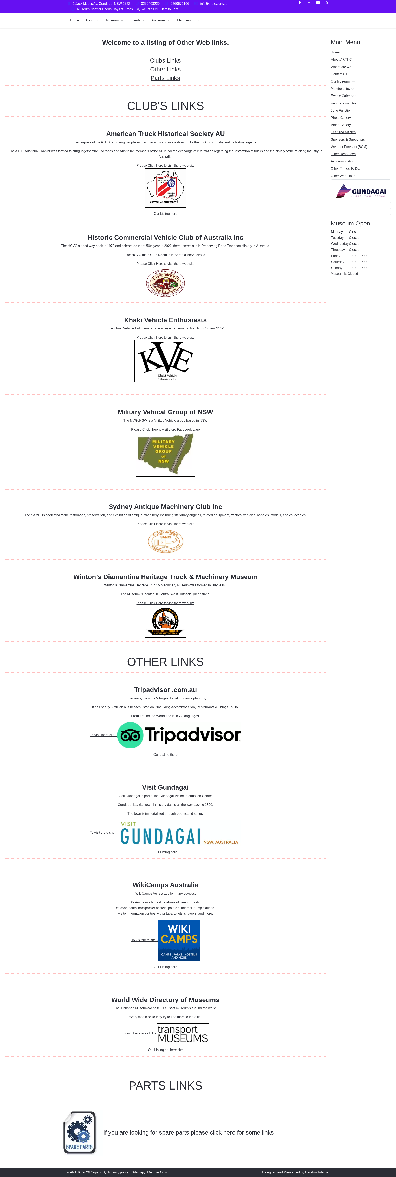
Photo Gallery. (341, 117)
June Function (341, 110)
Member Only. (157, 1172)
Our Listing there (165, 754)
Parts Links (165, 78)
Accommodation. (343, 161)
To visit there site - (103, 735)
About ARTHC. (342, 59)
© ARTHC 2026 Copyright (86, 1172)
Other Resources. (343, 154)
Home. (336, 52)
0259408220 (150, 3)
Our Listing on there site (165, 1050)
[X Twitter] (327, 2)
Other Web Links (343, 176)
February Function (344, 103)
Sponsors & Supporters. (348, 139)
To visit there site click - (139, 1033)
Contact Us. (339, 74)
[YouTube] (318, 2)
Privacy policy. (118, 1172)
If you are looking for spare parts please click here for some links (188, 1132)
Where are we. (341, 67)
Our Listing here (165, 213)
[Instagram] (309, 2)
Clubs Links (165, 60)
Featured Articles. (343, 132)
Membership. (340, 88)
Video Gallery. (341, 125)
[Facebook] (300, 2)
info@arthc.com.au (213, 3)
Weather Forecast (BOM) (349, 147)
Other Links (165, 69)
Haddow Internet (317, 1172)
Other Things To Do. (345, 168)
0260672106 (180, 3)
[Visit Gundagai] (361, 191)
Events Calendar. (343, 96)
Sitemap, (138, 1172)
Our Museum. (340, 81)
